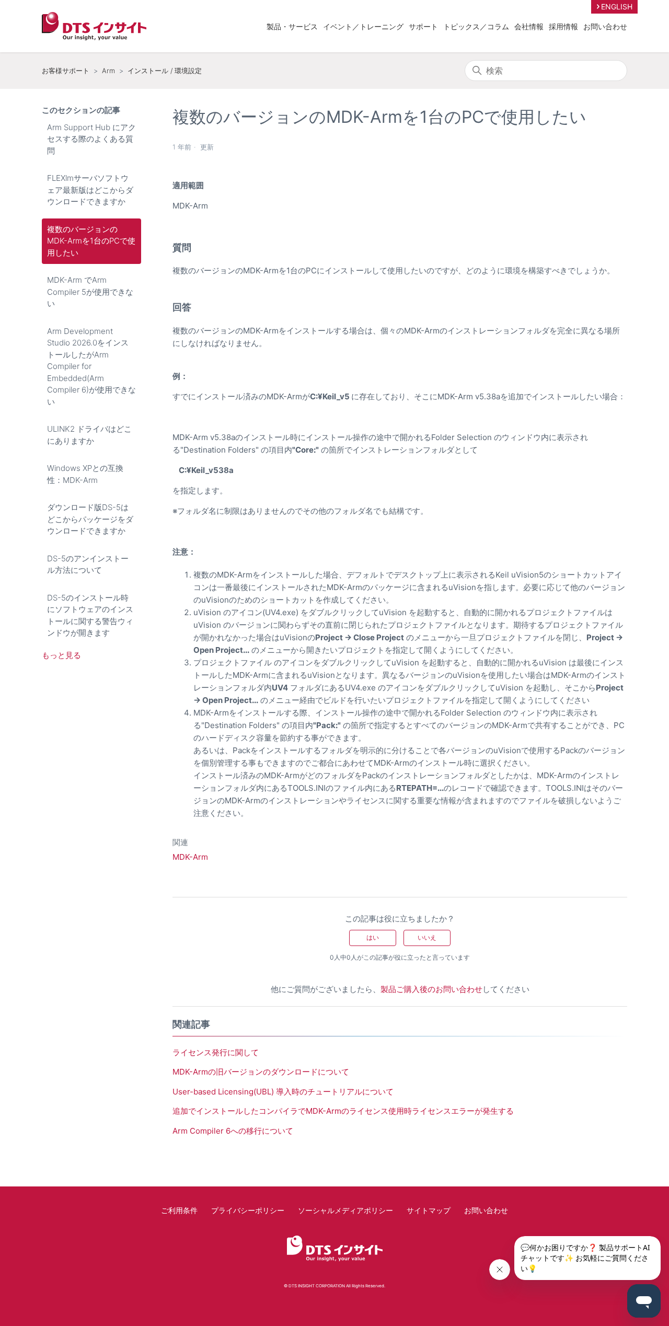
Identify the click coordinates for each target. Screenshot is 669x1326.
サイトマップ (429, 1210)
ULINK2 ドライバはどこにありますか (89, 435)
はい (372, 937)
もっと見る (61, 655)
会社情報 (529, 26)
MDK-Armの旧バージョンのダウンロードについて (260, 1072)
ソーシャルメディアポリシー (345, 1210)
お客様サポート (65, 70)
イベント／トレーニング (363, 26)
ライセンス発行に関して (215, 1052)
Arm (108, 70)
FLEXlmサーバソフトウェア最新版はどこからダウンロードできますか (90, 189)
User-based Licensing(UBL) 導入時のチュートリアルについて (283, 1092)
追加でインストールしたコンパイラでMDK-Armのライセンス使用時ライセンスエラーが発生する (343, 1111)
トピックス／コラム (476, 26)
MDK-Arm (190, 857)
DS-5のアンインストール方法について (88, 564)
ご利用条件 (179, 1210)
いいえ (427, 937)
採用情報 (563, 26)
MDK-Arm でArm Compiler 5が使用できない (90, 291)
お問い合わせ (605, 26)
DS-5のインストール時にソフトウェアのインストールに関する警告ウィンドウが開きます (90, 615)
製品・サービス (292, 26)
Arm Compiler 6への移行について (232, 1131)
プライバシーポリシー (247, 1210)
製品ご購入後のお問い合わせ (431, 989)
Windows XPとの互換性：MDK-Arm (85, 474)
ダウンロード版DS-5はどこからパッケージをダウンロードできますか (90, 519)
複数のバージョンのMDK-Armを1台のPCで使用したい (91, 241)
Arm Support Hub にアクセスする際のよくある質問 (91, 139)
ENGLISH (616, 6)
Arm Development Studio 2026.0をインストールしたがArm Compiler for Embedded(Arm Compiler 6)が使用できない (91, 366)
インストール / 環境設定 (165, 70)
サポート (423, 26)
